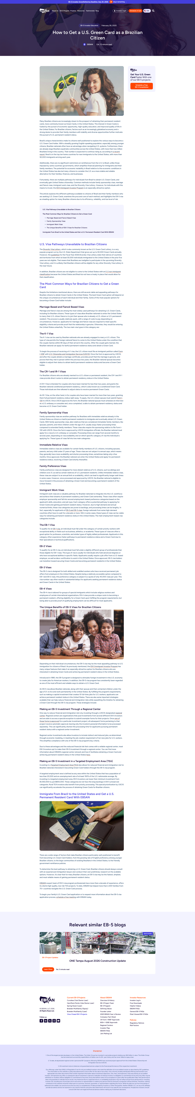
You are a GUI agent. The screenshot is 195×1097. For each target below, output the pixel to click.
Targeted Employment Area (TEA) (64, 765)
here (88, 755)
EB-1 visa (56, 529)
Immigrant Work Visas (55, 224)
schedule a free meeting (66, 897)
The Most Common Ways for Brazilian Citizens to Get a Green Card (67, 214)
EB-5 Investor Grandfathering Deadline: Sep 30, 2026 (88, 2)
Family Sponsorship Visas (56, 221)
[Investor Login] (115, 11)
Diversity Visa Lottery (52, 249)
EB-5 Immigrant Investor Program (69, 188)
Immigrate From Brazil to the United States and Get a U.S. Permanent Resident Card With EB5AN (78, 232)
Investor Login (121, 11)
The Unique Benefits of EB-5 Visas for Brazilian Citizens (67, 228)
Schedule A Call (135, 11)
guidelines (55, 255)
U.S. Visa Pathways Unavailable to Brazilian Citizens (61, 209)
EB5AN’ (43, 883)
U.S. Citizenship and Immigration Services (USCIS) (69, 354)
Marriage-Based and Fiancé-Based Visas (61, 218)
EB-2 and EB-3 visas (74, 510)
